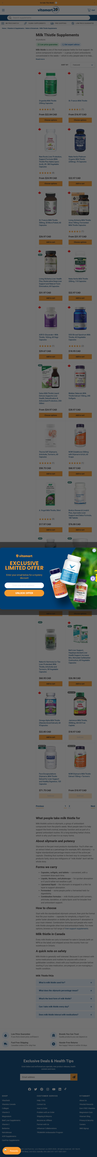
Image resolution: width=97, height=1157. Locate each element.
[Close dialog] (94, 550)
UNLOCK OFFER (24, 593)
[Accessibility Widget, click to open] (93, 578)
